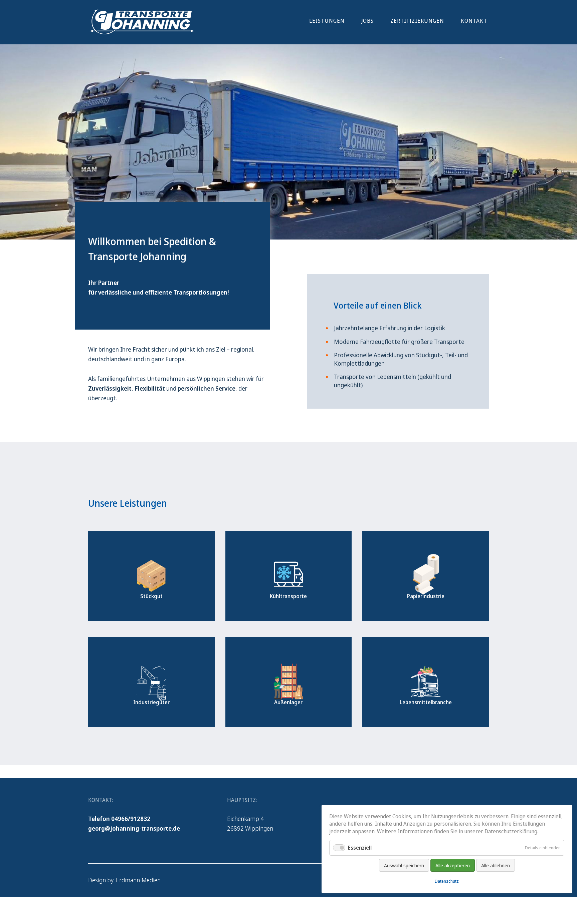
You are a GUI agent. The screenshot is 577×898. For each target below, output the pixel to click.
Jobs (367, 20)
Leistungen (327, 20)
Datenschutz (447, 881)
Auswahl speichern (404, 865)
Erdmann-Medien (138, 880)
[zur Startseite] (141, 33)
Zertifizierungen (417, 20)
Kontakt (474, 20)
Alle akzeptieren (452, 865)
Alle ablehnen (495, 865)
